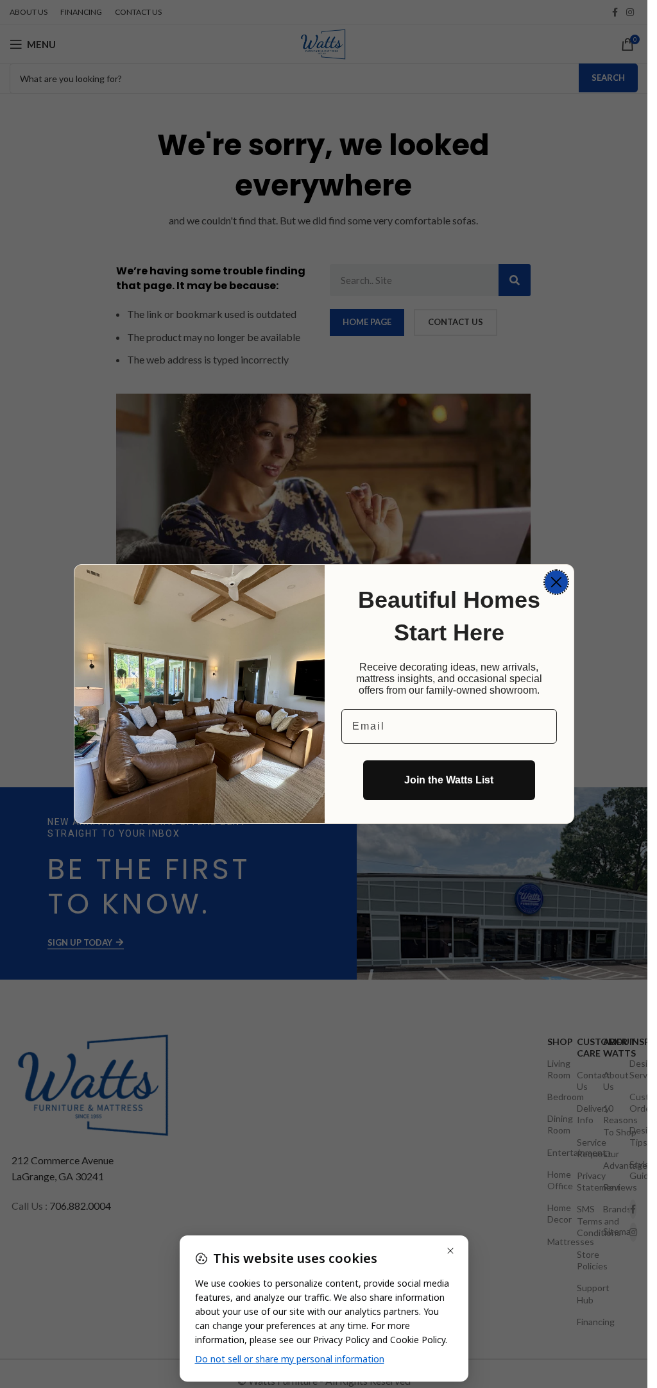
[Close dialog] (556, 582)
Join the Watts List (448, 779)
